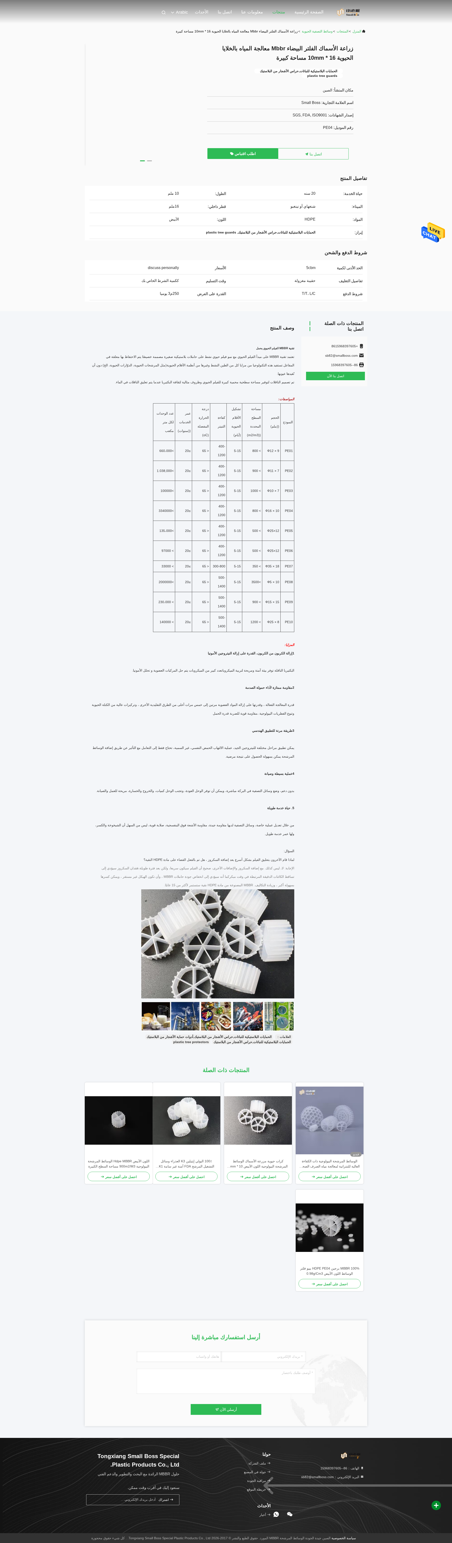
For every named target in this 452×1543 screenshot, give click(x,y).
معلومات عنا (252, 12)
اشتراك (164, 1500)
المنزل (356, 31)
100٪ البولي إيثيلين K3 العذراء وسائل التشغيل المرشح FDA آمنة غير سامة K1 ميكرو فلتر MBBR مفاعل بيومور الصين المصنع (186, 1164)
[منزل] (348, 12)
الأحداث (201, 12)
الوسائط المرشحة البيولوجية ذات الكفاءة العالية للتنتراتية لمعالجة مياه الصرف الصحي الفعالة (330, 1164)
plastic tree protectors (191, 1042)
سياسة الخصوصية (343, 1538)
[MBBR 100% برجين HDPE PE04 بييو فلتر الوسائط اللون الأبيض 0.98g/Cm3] (329, 1227)
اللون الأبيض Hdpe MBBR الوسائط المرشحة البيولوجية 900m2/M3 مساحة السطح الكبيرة (118, 1163)
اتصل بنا (225, 12)
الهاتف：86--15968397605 (340, 1468)
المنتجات (342, 31)
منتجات (278, 12)
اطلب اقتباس (245, 154)
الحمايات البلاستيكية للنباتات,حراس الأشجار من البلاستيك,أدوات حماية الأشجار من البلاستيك (209, 1037)
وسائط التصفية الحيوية (317, 31)
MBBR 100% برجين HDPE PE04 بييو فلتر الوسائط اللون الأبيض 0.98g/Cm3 (329, 1270)
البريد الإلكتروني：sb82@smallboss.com (330, 1477)
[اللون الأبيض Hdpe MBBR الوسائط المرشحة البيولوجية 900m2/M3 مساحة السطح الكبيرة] (119, 1120)
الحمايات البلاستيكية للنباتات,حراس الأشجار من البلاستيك (252, 1042)
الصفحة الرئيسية (309, 12)
